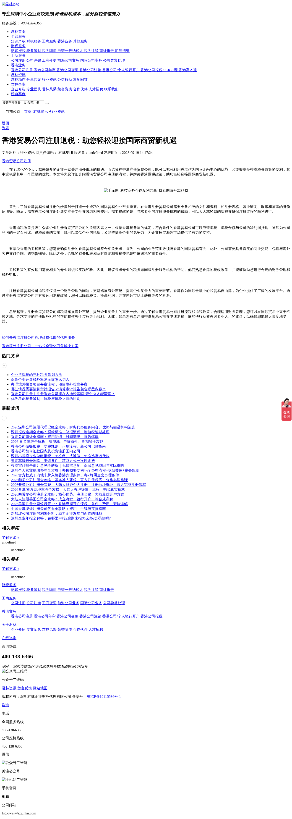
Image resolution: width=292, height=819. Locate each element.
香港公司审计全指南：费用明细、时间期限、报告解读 (55, 437)
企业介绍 (18, 89)
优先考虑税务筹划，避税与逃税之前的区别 (45, 399)
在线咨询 (9, 638)
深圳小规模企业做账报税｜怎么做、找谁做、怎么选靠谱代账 (60, 456)
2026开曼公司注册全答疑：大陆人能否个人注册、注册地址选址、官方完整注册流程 (78, 485)
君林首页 (18, 32)
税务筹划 (34, 51)
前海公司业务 (68, 60)
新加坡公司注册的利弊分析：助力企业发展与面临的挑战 (56, 513)
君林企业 (18, 84)
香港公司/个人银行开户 (121, 70)
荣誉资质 (65, 89)
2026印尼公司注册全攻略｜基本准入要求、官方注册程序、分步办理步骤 (69, 480)
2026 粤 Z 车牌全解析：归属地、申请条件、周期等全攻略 (57, 442)
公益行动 (65, 79)
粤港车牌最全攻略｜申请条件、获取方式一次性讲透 (53, 461)
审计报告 (107, 51)
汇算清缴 (122, 51)
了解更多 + (10, 538)
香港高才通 (188, 70)
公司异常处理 (114, 60)
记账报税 (18, 51)
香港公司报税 (152, 70)
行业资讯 (49, 79)
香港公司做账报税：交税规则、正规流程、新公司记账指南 (58, 446)
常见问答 (80, 79)
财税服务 (34, 41)
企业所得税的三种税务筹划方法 (36, 375)
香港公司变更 (68, 70)
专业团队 (34, 89)
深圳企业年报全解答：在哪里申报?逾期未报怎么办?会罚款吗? (61, 518)
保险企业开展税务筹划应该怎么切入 (40, 379)
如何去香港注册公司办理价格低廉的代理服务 (38, 337)
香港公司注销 (90, 70)
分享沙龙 (34, 79)
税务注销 (91, 51)
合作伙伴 (81, 89)
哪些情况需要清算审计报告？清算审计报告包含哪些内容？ (58, 389)
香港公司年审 (45, 70)
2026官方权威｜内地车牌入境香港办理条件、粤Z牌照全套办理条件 (65, 475)
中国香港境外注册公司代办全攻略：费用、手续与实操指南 (58, 509)
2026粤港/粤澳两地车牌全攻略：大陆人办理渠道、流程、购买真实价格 (68, 489)
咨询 (5, 705)
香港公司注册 (22, 70)
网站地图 (40, 688)
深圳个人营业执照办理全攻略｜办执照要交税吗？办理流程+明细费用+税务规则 (75, 470)
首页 (27, 111)
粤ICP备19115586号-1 (104, 696)
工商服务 (49, 41)
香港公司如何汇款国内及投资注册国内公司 (45, 451)
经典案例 (18, 94)
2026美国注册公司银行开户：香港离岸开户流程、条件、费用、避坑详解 (69, 504)
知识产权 (18, 41)
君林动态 (18, 79)
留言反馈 (24, 688)
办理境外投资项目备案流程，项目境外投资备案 (49, 384)
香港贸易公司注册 (16, 161)
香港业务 (65, 41)
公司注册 (18, 60)
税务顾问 (49, 51)
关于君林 (9, 625)
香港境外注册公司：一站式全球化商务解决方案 (40, 346)
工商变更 (49, 60)
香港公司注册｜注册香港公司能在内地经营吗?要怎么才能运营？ (63, 394)
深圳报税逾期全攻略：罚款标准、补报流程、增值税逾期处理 (60, 432)
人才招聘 (96, 89)
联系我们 (111, 89)
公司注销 (34, 60)
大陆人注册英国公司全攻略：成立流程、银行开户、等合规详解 (62, 499)
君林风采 (49, 89)
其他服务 (80, 41)
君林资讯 (18, 75)
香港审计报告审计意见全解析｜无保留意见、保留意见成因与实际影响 (67, 465)
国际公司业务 (91, 60)
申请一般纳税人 (70, 51)
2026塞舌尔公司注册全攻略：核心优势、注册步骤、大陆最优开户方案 (67, 494)
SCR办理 (171, 70)
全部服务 (18, 36)
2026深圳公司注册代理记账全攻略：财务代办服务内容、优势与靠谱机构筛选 (73, 427)
